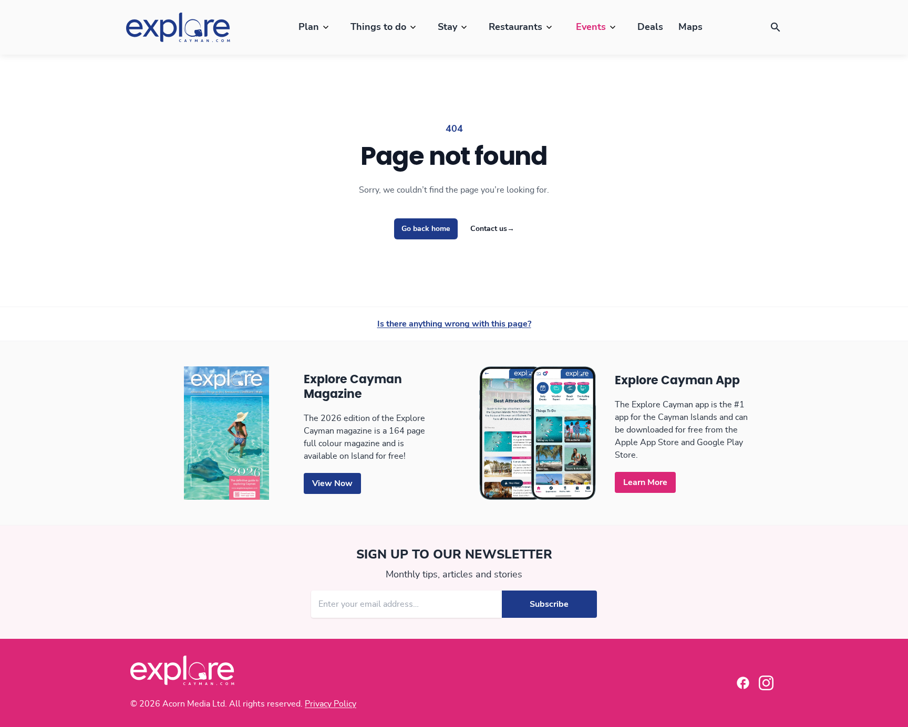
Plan (308, 27)
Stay (447, 27)
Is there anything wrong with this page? (454, 324)
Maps (690, 27)
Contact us (492, 229)
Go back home (425, 229)
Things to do (378, 27)
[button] (775, 27)
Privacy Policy (330, 704)
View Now (332, 483)
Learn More (645, 482)
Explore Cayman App (677, 380)
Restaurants (515, 27)
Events (591, 27)
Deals (650, 27)
